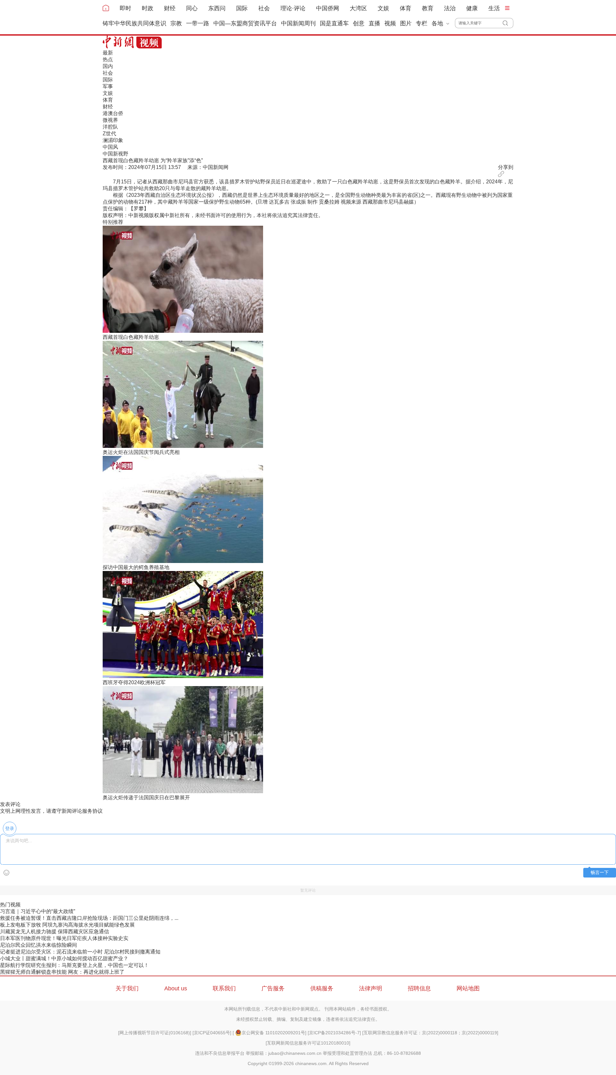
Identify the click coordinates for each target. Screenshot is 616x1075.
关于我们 (127, 988)
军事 (108, 86)
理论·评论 (292, 8)
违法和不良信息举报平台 (219, 1053)
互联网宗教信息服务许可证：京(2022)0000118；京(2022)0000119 (430, 1032)
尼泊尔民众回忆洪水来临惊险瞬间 (38, 945)
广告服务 (273, 988)
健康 (472, 8)
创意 (358, 23)
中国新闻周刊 (298, 23)
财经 (169, 8)
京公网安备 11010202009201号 (273, 1032)
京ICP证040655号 (212, 1032)
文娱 (383, 8)
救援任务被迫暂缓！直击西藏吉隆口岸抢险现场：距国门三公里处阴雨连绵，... (89, 918)
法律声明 (370, 988)
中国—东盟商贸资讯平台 (245, 23)
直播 (374, 23)
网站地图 (468, 988)
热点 (108, 59)
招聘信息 (419, 988)
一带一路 (197, 23)
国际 (242, 8)
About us (175, 988)
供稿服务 (321, 988)
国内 (108, 66)
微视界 (110, 120)
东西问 (217, 8)
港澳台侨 (113, 113)
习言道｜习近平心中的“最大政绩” (37, 911)
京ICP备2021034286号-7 (334, 1032)
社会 (264, 8)
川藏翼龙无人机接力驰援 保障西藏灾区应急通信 (54, 931)
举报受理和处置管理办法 (347, 1053)
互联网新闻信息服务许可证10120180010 (308, 1043)
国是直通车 (334, 23)
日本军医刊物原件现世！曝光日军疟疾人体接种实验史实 (64, 938)
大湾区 (358, 8)
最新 (108, 52)
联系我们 (224, 988)
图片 (406, 23)
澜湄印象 (113, 140)
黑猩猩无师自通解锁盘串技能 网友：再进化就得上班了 (62, 972)
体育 (405, 8)
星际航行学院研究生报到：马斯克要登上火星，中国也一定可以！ (74, 965)
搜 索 (508, 23)
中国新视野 (115, 153)
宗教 (176, 23)
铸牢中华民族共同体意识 (134, 23)
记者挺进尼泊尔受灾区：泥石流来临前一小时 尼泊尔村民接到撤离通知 (80, 951)
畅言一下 (600, 872)
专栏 (421, 23)
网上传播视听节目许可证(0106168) (154, 1032)
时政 (147, 8)
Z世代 (109, 133)
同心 (192, 8)
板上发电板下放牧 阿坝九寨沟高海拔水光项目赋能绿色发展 (67, 925)
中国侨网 (327, 8)
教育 (427, 8)
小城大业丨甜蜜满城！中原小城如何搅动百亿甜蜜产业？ (64, 958)
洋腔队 (110, 127)
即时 (125, 8)
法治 (450, 8)
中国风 (110, 147)
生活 (494, 8)
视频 (390, 23)
